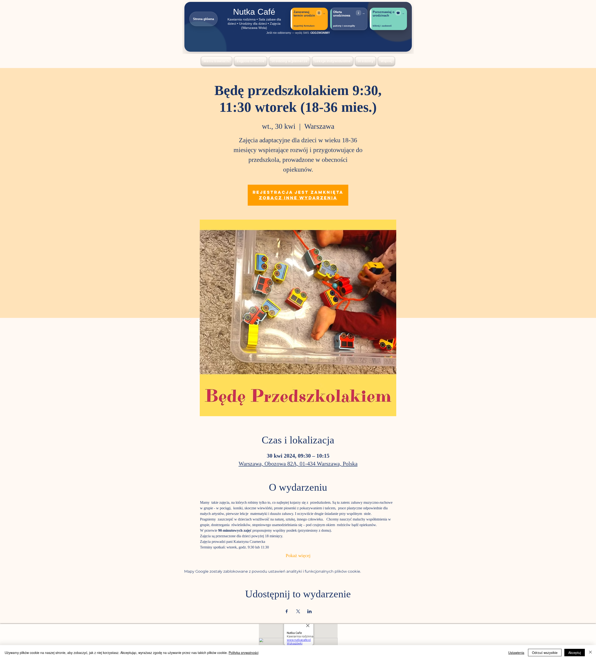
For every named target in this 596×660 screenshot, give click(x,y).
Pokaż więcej (298, 556)
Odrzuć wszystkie (545, 652)
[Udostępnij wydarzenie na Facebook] (286, 611)
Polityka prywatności (243, 652)
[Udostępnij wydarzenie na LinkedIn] (309, 611)
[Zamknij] (590, 652)
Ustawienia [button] (516, 652)
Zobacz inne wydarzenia (298, 198)
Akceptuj (574, 652)
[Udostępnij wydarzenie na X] (298, 611)
